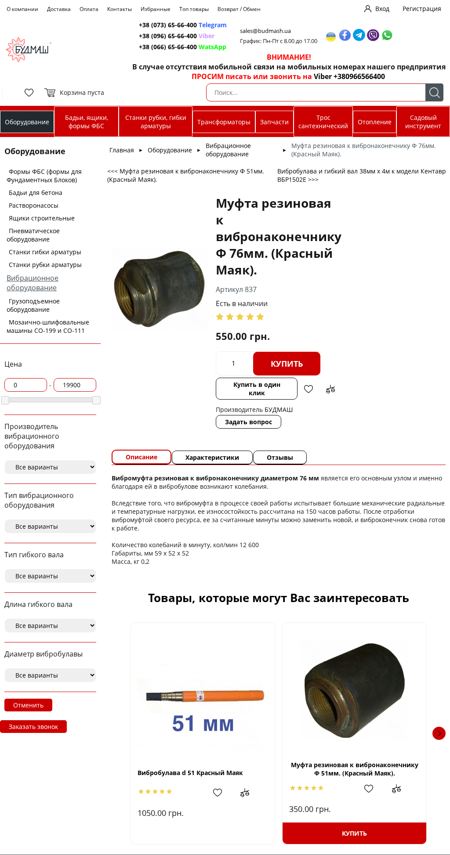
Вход (382, 8)
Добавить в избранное (308, 389)
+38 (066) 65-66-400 (168, 47)
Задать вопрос (248, 422)
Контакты (119, 9)
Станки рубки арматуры (45, 264)
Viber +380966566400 (349, 76)
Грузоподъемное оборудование (33, 305)
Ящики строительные (42, 218)
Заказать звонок (33, 726)
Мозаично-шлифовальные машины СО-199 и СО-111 (48, 326)
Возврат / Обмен (239, 9)
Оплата (89, 9)
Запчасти (274, 122)
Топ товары (194, 9)
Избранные (156, 9)
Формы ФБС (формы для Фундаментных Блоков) (44, 175)
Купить (287, 363)
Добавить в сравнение (330, 389)
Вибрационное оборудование (32, 282)
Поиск (434, 92)
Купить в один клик (256, 388)
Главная (121, 150)
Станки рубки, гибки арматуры (155, 121)
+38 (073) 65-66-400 (168, 25)
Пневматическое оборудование (33, 235)
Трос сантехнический (323, 121)
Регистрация (422, 8)
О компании (22, 9)
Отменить (28, 705)
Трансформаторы (223, 122)
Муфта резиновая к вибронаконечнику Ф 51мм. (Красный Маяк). (354, 769)
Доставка (59, 9)
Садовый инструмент (423, 121)
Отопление (375, 122)
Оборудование (27, 122)
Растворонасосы (33, 205)
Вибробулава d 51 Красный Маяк (190, 772)
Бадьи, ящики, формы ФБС (86, 121)
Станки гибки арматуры (45, 252)
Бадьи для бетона (35, 192)
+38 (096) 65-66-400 (168, 36)
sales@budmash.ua (265, 31)
